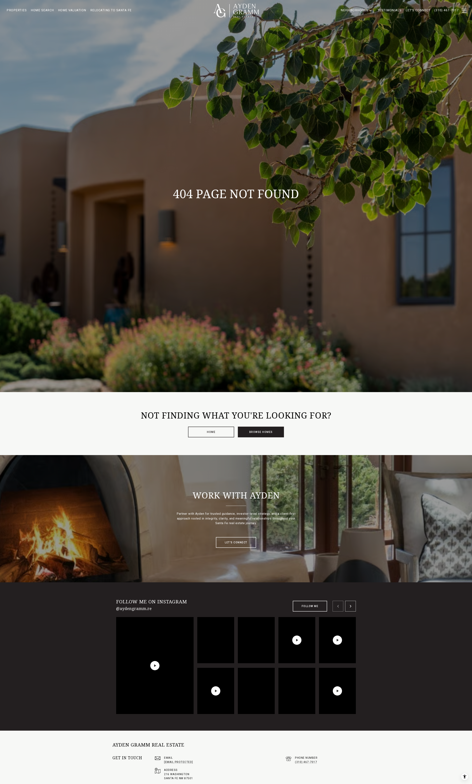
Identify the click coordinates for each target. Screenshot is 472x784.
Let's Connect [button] (236, 542)
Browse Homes (261, 432)
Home (211, 432)
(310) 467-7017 (306, 762)
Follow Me (310, 606)
